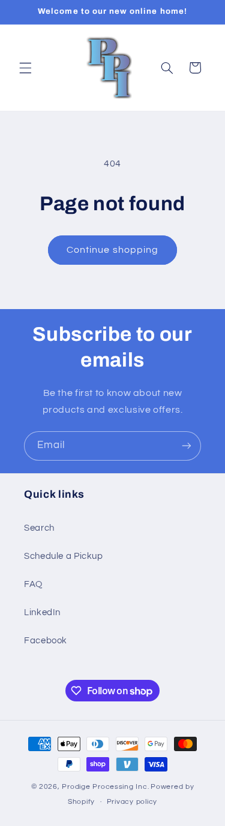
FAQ (33, 584)
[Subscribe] (186, 446)
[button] (25, 67)
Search (39, 528)
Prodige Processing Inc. (105, 786)
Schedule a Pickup (63, 556)
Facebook (45, 640)
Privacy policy (132, 801)
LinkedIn (42, 612)
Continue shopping (112, 250)
